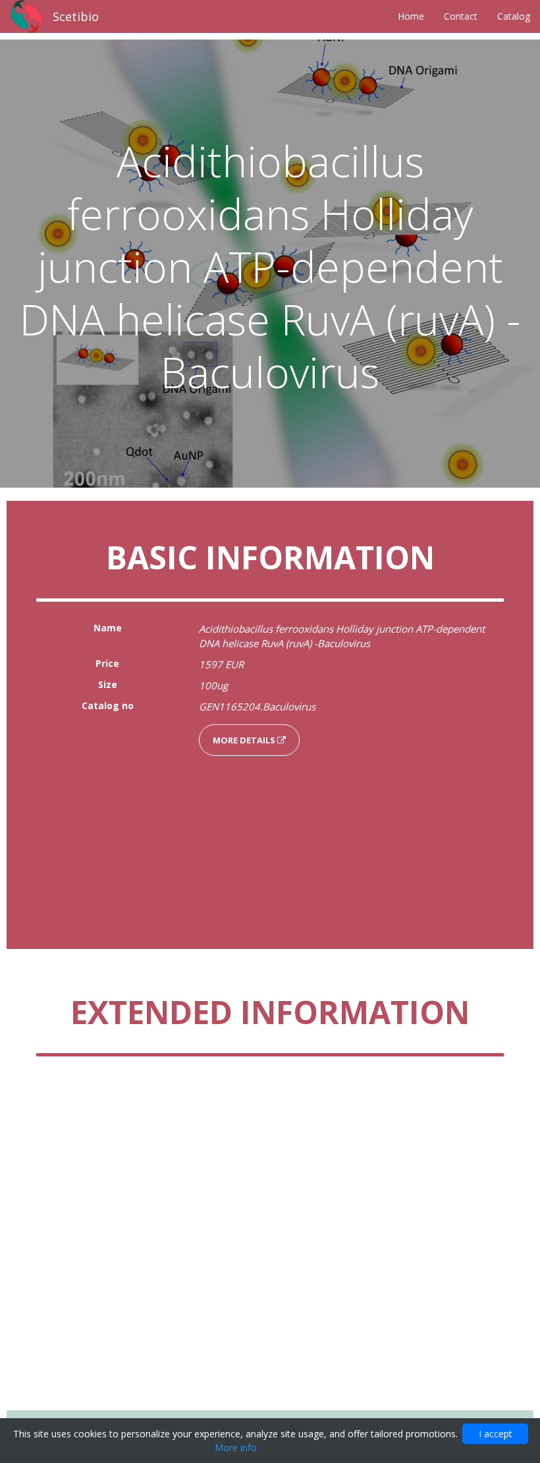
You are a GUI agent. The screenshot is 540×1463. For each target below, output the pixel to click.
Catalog (513, 16)
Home (411, 16)
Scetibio (76, 16)
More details (245, 740)
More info (236, 1447)
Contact (460, 16)
